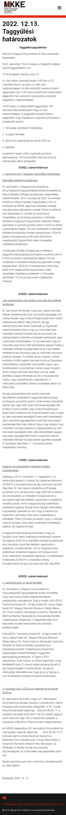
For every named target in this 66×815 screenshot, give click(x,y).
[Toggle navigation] (59, 7)
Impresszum (56, 804)
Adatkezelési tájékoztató (16, 804)
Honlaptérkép (39, 804)
